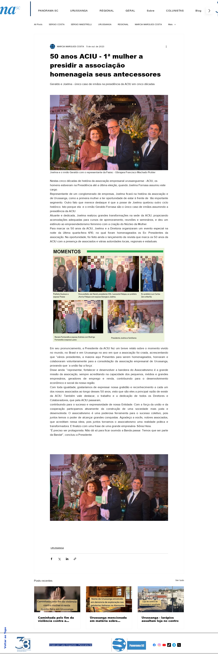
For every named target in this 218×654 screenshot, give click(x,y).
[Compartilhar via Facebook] (51, 558)
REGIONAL (123, 24)
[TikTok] (169, 645)
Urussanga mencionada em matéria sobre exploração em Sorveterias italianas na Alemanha (108, 619)
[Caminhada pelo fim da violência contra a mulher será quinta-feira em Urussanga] (57, 599)
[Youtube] (164, 645)
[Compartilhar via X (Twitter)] (59, 558)
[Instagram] (159, 645)
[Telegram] (174, 645)
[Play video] (109, 487)
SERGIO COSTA (56, 24)
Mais (170, 24)
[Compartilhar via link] (74, 558)
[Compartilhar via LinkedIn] (67, 558)
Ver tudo (179, 580)
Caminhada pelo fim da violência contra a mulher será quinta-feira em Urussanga (57, 619)
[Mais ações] (166, 46)
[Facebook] (154, 645)
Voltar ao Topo (5, 638)
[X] (179, 645)
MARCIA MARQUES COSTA (148, 24)
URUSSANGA (104, 24)
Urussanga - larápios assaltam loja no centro (160, 619)
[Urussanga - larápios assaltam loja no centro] (161, 599)
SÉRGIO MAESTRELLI (81, 24)
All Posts (38, 24)
